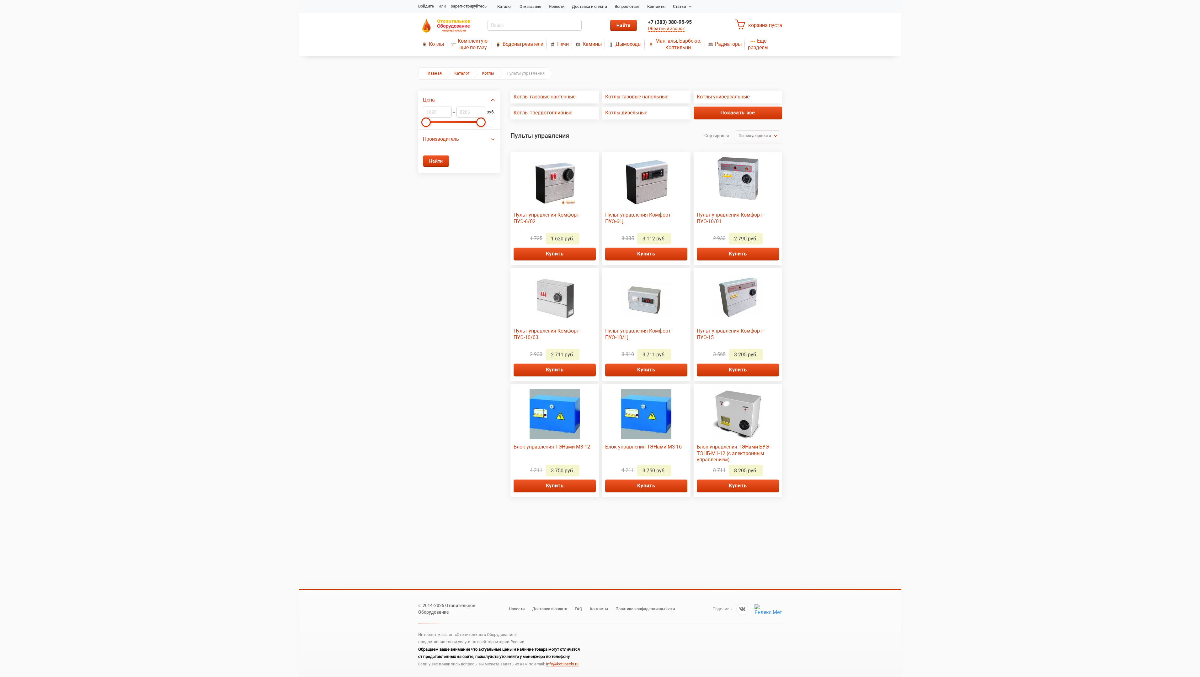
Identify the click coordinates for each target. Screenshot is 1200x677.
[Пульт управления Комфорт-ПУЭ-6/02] (555, 182)
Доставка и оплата (589, 6)
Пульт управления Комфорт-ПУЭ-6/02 (547, 218)
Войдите (426, 6)
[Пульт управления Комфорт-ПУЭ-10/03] (555, 298)
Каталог (504, 6)
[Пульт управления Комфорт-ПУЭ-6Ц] (646, 182)
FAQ (578, 608)
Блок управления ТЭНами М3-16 (643, 447)
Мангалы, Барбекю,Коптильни (678, 44)
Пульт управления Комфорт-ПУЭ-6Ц (638, 218)
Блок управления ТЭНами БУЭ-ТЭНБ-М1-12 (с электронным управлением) (733, 453)
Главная (434, 73)
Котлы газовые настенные (544, 97)
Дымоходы (629, 44)
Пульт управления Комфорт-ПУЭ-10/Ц (638, 334)
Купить (555, 254)
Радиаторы (728, 44)
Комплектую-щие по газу (473, 44)
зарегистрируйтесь (469, 6)
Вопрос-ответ (627, 6)
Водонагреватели (523, 44)
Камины (592, 44)
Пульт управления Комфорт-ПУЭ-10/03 (547, 334)
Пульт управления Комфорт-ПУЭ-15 (730, 334)
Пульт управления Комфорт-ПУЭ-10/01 (730, 218)
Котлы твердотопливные (543, 113)
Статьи (679, 6)
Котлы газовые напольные (636, 97)
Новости (556, 6)
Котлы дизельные (626, 113)
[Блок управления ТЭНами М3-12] (555, 414)
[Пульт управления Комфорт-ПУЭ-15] (738, 298)
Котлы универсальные (723, 97)
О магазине (530, 6)
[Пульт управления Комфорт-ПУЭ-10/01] (738, 182)
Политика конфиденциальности (645, 608)
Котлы (436, 44)
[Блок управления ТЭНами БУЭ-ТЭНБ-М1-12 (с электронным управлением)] (738, 414)
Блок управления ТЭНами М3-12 (552, 447)
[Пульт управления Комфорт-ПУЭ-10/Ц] (646, 298)
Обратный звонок (666, 28)
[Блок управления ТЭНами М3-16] (646, 414)
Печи (563, 44)
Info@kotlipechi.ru (562, 664)
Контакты (656, 6)
